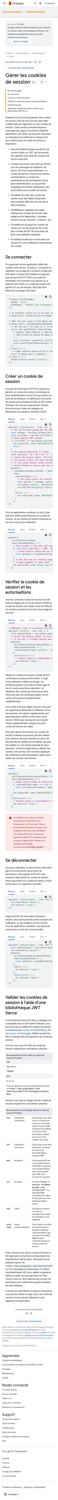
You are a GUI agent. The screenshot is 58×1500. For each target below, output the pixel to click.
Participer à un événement (13, 1407)
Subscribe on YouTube (11, 1403)
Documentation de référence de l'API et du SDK (22, 1364)
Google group (8, 1428)
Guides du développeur (12, 1360)
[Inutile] (40, 62)
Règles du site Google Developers (39, 1335)
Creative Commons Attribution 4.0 (26, 1330)
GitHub (5, 1378)
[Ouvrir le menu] (4, 3)
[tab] (12, 419)
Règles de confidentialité (34, 1487)
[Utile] (36, 62)
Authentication (35, 12)
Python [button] (32, 419)
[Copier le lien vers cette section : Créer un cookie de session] (22, 381)
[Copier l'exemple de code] (50, 297)
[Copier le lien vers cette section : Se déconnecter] (39, 860)
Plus (42, 419)
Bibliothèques (8, 1373)
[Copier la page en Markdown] (42, 82)
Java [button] (22, 419)
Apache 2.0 (46, 1332)
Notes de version (9, 1432)
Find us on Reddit (9, 1394)
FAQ (4, 1441)
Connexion (50, 3)
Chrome (5, 1463)
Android (5, 1458)
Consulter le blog (9, 1389)
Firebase (8, 53)
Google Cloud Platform (12, 1471)
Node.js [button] (11, 419)
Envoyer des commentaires (21, 68)
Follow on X (7, 1398)
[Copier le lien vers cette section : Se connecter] (34, 257)
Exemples (6, 1369)
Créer (11, 56)
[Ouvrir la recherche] (35, 3)
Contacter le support (11, 1419)
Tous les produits (9, 1476)
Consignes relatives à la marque (15, 1436)
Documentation (12, 12)
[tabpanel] (29, 465)
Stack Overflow (8, 1423)
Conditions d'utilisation (11, 1487)
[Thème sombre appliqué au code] (46, 297)
